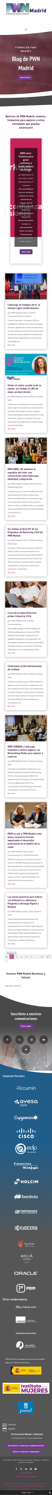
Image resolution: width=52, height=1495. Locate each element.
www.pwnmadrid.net (26, 1473)
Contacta (12, 1424)
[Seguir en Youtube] (43, 1039)
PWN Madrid (25, 175)
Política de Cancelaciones (35, 1486)
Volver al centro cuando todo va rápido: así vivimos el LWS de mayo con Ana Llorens (24, 389)
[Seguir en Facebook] (7, 1039)
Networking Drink (25, 182)
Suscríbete (25, 77)
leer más (11, 345)
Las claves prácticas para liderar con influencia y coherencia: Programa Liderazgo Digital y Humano (25, 901)
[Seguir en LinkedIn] (26, 1049)
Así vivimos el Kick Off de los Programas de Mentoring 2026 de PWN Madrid (25, 532)
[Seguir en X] (19, 1039)
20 (48, 956)
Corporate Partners (16, 316)
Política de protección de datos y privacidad (21, 1484)
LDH (9, 915)
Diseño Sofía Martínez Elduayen (26, 1476)
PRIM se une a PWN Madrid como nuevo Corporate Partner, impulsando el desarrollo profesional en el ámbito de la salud (25, 840)
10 (42, 956)
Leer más (26, 251)
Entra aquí (26, 1026)
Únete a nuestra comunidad (26, 1451)
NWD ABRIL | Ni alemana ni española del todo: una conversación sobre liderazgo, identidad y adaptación (23, 474)
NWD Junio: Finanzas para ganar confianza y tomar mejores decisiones (26, 161)
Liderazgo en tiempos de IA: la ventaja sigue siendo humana (24, 306)
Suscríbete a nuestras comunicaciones (26, 1445)
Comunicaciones (14, 624)
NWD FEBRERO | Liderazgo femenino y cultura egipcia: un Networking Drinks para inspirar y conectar (25, 751)
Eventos (30, 178)
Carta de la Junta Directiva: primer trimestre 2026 (22, 614)
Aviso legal (19, 1486)
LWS (9, 400)
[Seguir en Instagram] (31, 1039)
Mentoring (12, 543)
